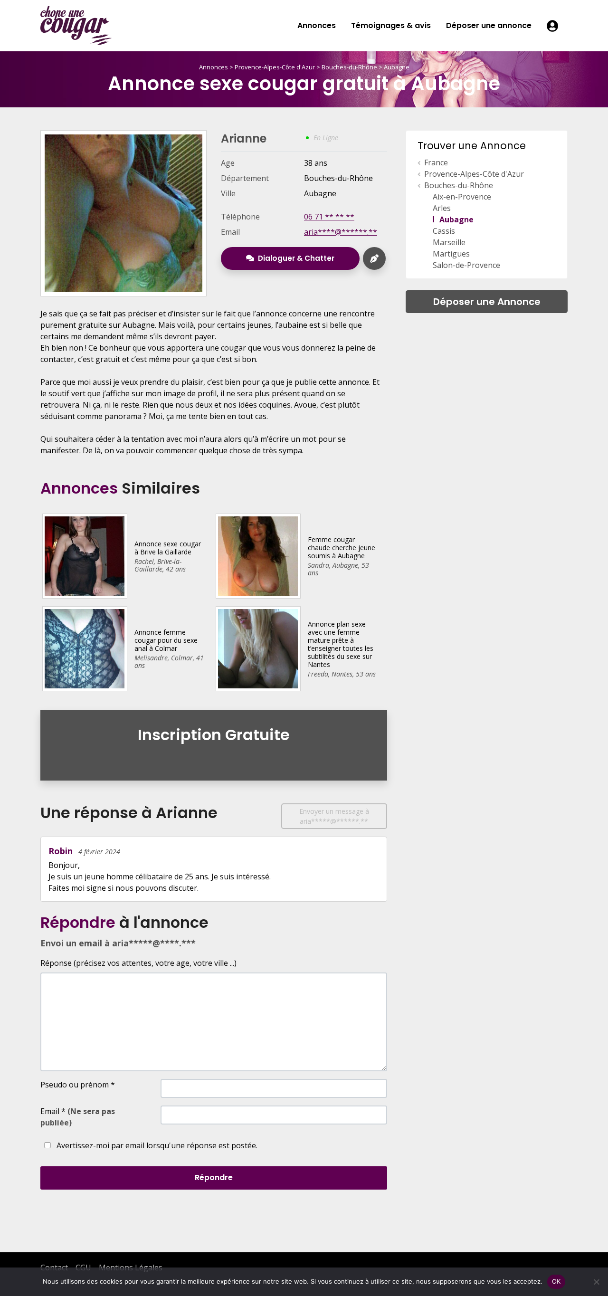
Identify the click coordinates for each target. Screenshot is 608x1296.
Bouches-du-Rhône (349, 67)
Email (77, 1117)
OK (556, 1281)
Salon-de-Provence (466, 265)
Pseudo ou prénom (77, 1084)
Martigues (451, 253)
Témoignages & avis (391, 25)
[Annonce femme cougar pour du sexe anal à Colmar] (84, 648)
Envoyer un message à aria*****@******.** (334, 816)
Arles (442, 208)
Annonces (316, 25)
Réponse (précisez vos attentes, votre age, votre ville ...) (138, 963)
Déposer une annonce (489, 25)
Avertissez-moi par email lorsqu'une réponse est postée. (156, 1145)
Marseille (449, 242)
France (436, 162)
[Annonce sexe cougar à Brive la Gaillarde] (84, 555)
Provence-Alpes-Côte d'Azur (275, 67)
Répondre (214, 1177)
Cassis (444, 231)
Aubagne (396, 67)
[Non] (596, 1281)
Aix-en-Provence (462, 196)
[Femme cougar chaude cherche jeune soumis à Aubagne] (257, 555)
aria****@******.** (340, 232)
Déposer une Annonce (487, 301)
